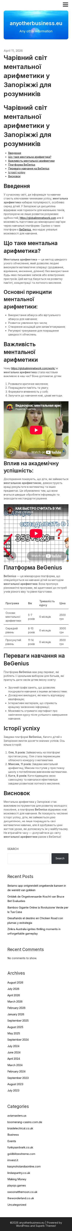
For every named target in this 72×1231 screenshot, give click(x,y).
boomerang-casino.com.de (24, 1122)
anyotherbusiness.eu (24, 4)
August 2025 (15, 1027)
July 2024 (13, 1046)
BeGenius (25, 229)
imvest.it (12, 1160)
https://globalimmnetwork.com (38, 217)
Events (11, 1141)
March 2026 (15, 1001)
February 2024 (16, 1071)
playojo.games (16, 1185)
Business (13, 1134)
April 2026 (13, 995)
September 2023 (18, 1078)
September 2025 (18, 1020)
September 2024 (18, 1039)
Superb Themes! (46, 1225)
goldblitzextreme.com (21, 1154)
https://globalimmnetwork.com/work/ (33, 368)
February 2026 (16, 1008)
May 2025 (13, 1033)
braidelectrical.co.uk (20, 1128)
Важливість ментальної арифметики (31, 160)
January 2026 (15, 1014)
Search (12, 849)
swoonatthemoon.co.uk (22, 1192)
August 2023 (15, 1084)
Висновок (14, 176)
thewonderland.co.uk (20, 1198)
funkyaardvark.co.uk (20, 1147)
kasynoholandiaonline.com (24, 1166)
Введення (14, 153)
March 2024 (15, 1065)
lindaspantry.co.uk (18, 1173)
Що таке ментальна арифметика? (29, 156)
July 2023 (13, 1090)
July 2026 (13, 989)
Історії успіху (16, 172)
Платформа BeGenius (21, 164)
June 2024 (13, 1052)
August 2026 (15, 982)
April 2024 (13, 1058)
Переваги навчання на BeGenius (28, 168)
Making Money (16, 1179)
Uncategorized (16, 1204)
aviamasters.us (16, 1115)
